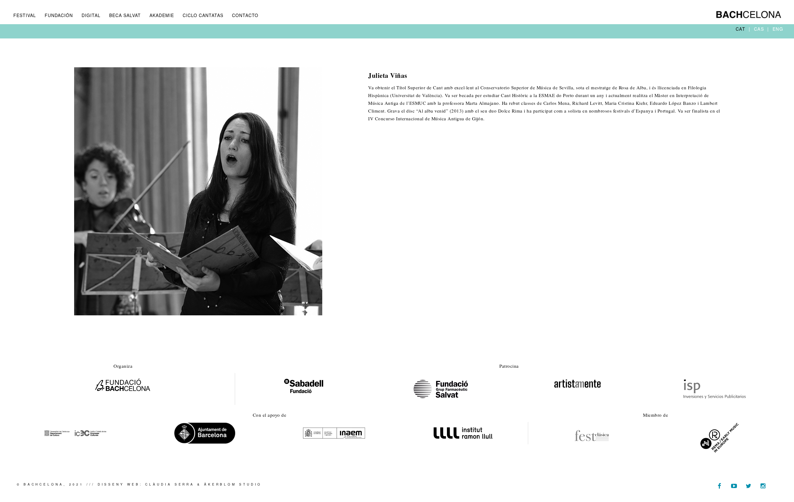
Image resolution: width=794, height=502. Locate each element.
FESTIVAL (24, 15)
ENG (778, 29)
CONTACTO (245, 15)
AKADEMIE (161, 15)
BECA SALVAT (125, 15)
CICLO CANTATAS (203, 15)
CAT (741, 29)
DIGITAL (91, 15)
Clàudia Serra (169, 484)
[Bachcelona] (748, 15)
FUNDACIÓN (59, 15)
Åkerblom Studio (233, 484)
